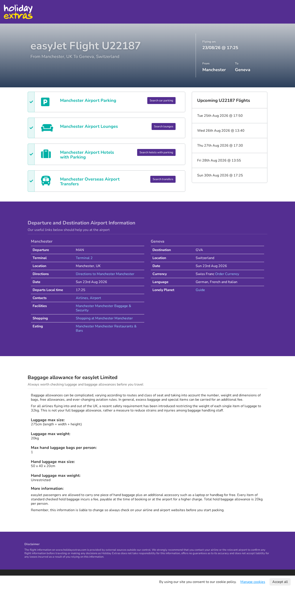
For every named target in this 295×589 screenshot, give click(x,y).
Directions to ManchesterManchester (105, 274)
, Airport (94, 298)
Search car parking (161, 100)
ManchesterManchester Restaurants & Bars (106, 328)
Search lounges (163, 126)
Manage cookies (252, 582)
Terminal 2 (84, 258)
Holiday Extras (18, 12)
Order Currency (227, 274)
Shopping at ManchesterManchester (104, 318)
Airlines (82, 298)
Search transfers (163, 179)
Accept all (280, 581)
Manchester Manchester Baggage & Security (103, 308)
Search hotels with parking (156, 152)
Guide (200, 290)
